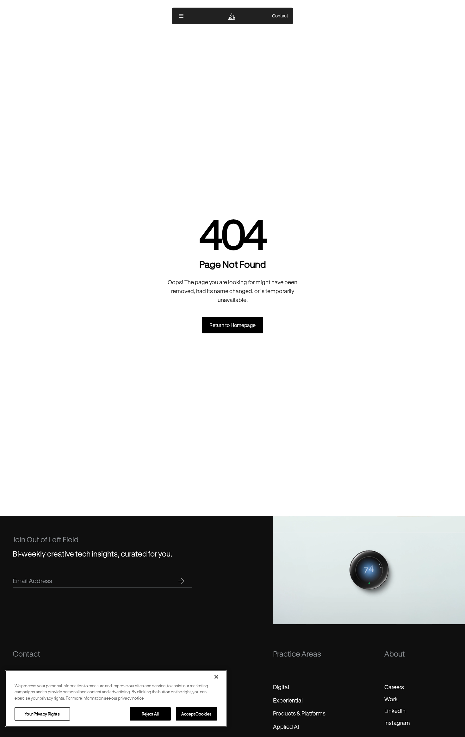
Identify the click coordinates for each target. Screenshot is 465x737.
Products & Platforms (299, 713)
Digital (281, 687)
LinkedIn (395, 711)
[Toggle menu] (181, 15)
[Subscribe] (181, 581)
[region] (115, 698)
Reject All (150, 713)
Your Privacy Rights (42, 713)
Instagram (397, 723)
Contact (280, 16)
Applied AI (286, 726)
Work (391, 699)
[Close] (216, 677)
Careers (394, 687)
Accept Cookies (196, 713)
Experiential (288, 700)
